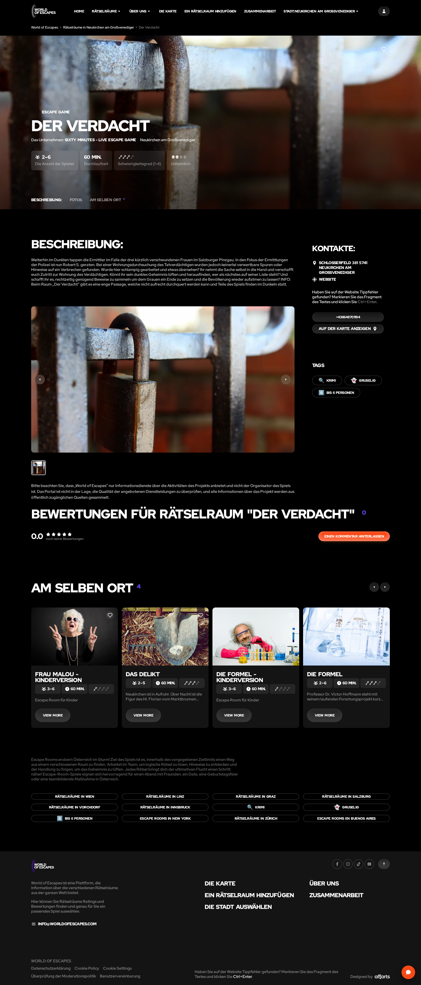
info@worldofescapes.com (67, 924)
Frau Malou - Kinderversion (58, 677)
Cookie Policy (87, 968)
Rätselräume (104, 11)
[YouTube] (369, 864)
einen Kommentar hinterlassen (354, 536)
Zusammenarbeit (260, 11)
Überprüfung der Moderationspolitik (63, 976)
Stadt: (319, 11)
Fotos (76, 200)
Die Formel (324, 674)
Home (79, 11)
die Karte (168, 11)
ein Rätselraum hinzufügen (210, 11)
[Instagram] (348, 864)
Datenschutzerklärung (51, 968)
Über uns (137, 11)
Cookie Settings (117, 968)
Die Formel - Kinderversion (239, 677)
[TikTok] (359, 864)
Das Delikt (143, 674)
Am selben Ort (107, 200)
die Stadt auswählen (238, 907)
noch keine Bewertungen (65, 539)
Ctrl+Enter (367, 301)
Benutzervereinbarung (120, 976)
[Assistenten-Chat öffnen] (408, 972)
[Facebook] (337, 864)
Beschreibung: (46, 200)
